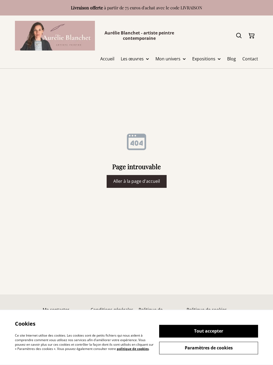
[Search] (238, 36)
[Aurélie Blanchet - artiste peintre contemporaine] (55, 36)
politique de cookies (133, 349)
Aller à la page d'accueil (136, 181)
